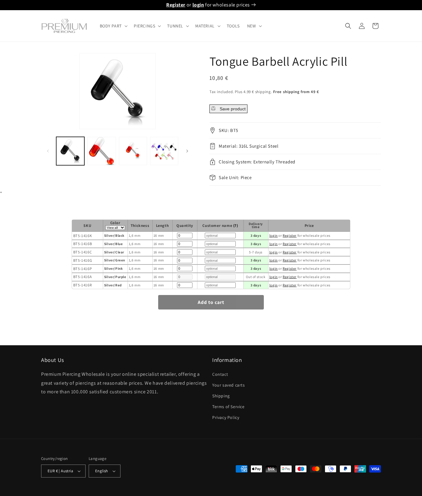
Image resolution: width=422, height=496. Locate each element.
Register (175, 5)
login (198, 5)
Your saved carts (228, 385)
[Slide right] (187, 151)
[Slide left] (48, 151)
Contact (220, 374)
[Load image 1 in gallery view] (70, 151)
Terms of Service (228, 406)
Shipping (221, 396)
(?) (235, 225)
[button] (113, 25)
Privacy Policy (225, 417)
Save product (232, 108)
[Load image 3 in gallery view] (133, 151)
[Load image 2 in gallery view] (101, 151)
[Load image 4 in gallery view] (164, 151)
